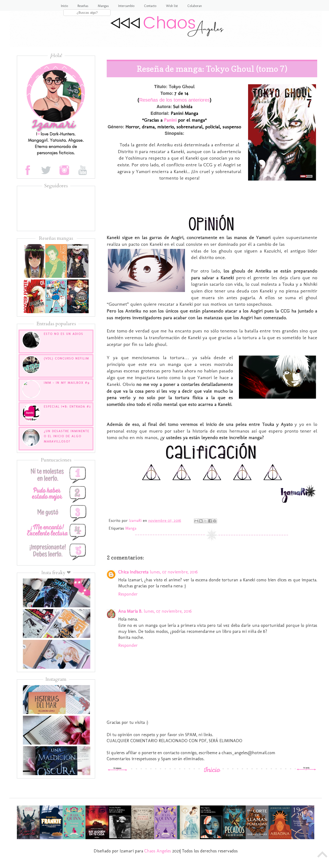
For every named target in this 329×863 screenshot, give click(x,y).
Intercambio (126, 6)
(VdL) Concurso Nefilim (66, 358)
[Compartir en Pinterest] (214, 521)
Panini (170, 120)
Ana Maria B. (130, 611)
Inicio (64, 6)
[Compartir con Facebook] (210, 521)
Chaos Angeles (157, 851)
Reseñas (83, 6)
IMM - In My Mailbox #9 (67, 382)
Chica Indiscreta (133, 572)
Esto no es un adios (63, 334)
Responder (128, 594)
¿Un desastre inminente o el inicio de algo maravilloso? (66, 436)
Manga (130, 528)
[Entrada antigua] (306, 769)
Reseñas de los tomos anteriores (174, 100)
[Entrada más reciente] (117, 769)
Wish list (172, 6)
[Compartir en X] (205, 521)
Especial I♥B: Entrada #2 (67, 406)
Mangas (103, 6)
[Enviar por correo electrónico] (196, 521)
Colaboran (194, 6)
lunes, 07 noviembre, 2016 (174, 572)
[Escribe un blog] (200, 521)
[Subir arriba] (322, 856)
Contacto (150, 6)
